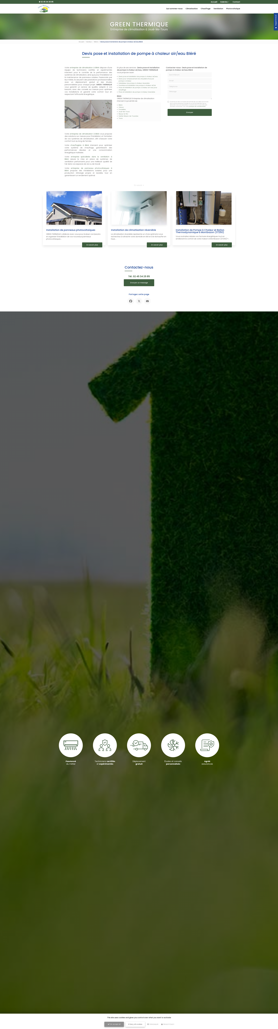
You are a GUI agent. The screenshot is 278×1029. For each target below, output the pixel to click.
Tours (121, 118)
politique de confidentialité (197, 106)
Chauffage (205, 8)
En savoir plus (92, 245)
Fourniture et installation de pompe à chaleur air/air (137, 85)
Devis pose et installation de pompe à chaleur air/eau (138, 76)
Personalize (153, 1024)
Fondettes (122, 109)
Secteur (89, 42)
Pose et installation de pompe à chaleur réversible (137, 92)
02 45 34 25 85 (47, 2)
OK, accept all (114, 1024)
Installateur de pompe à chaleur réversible (134, 83)
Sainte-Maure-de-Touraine (128, 116)
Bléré (96, 42)
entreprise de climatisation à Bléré (84, 67)
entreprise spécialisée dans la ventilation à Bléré (88, 157)
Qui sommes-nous (174, 8)
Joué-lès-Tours (124, 112)
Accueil (81, 42)
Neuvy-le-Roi (123, 114)
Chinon (121, 107)
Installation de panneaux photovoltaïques (70, 230)
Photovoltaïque (233, 8)
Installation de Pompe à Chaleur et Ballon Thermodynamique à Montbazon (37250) (200, 231)
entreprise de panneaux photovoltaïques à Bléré (88, 169)
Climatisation (192, 8)
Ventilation (218, 8)
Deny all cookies (135, 1024)
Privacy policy (168, 1024)
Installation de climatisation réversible (133, 230)
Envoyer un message (139, 282)
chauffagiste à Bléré (79, 145)
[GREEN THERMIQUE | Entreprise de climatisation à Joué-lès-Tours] (44, 8)
